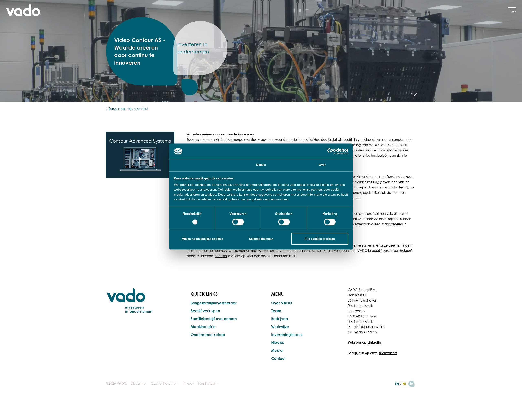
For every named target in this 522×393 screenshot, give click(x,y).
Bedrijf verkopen (205, 310)
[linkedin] (411, 384)
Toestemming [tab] (199, 165)
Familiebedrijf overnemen (214, 318)
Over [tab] (322, 165)
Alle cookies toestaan (319, 239)
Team (276, 310)
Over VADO (281, 303)
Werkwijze (280, 326)
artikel (316, 251)
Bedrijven (279, 318)
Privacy (188, 383)
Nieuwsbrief (388, 353)
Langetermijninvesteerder (214, 303)
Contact (278, 358)
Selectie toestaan (261, 239)
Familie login (207, 383)
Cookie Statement (165, 383)
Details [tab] (261, 165)
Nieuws (277, 342)
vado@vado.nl (365, 332)
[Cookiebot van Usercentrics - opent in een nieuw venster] (330, 151)
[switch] (238, 222)
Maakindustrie (203, 326)
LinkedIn (374, 342)
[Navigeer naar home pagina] (23, 10)
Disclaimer (139, 383)
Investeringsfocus (286, 334)
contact (221, 256)
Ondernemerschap (208, 334)
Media (277, 350)
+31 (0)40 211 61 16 (369, 327)
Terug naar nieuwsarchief (128, 109)
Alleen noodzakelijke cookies (202, 239)
